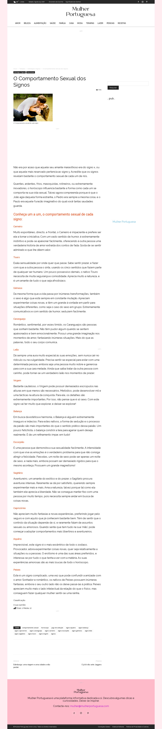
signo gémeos (77, 631)
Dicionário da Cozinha (56, 2)
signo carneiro (50, 631)
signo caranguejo (36, 631)
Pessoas (110, 23)
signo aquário (71, 628)
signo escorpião (63, 631)
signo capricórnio (21, 631)
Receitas (122, 23)
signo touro (32, 634)
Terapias (90, 23)
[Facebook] (138, 2)
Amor (17, 23)
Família (62, 23)
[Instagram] (142, 2)
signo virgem (43, 634)
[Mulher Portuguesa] (81, 12)
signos (53, 634)
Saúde (53, 23)
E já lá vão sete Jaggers (92, 664)
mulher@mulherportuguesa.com (89, 706)
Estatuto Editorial (118, 727)
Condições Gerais (104, 727)
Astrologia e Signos (33, 69)
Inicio (15, 69)
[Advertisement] (81, 47)
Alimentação (40, 23)
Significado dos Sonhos (73, 2)
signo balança (83, 628)
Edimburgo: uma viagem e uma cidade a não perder (31, 665)
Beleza (27, 23)
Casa (71, 23)
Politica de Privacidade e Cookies (137, 727)
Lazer (100, 23)
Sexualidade (30, 72)
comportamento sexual (30, 628)
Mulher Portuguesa (124, 221)
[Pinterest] (147, 2)
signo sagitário (20, 634)
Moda (80, 23)
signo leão (88, 631)
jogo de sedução (57, 628)
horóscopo (45, 628)
